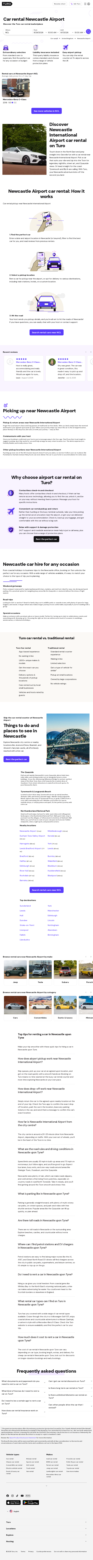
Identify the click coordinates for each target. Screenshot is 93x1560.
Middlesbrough (58, 831)
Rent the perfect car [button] (46, 539)
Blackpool (55, 875)
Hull (21, 915)
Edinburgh (27, 866)
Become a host (59, 4)
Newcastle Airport (30, 831)
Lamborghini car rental (54, 1471)
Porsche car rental (73, 1459)
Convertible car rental (14, 1465)
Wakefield (55, 861)
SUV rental (30, 1465)
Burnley (54, 856)
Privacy (31, 1551)
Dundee (23, 920)
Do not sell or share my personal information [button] (70, 1551)
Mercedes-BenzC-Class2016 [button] (28, 362)
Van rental (30, 1471)
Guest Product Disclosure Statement (22, 1438)
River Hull (27, 871)
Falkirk (22, 935)
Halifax (26, 861)
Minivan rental (31, 1459)
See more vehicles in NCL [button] (46, 111)
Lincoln (51, 920)
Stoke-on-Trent (27, 925)
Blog (28, 1495)
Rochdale (27, 875)
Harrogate (27, 843)
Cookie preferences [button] (43, 1551)
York (52, 843)
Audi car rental (51, 1459)
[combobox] (18, 32)
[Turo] (7, 4)
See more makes (72, 1471)
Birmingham (53, 935)
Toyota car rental (72, 1468)
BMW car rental (51, 1462)
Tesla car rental (72, 1465)
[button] (87, 4)
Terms (23, 1551)
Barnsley (27, 880)
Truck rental (30, 1468)
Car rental (54, 38)
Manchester (53, 911)
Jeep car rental (52, 1468)
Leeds (53, 848)
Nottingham (53, 925)
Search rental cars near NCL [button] (46, 332)
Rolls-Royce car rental (74, 1462)
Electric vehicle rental (14, 1468)
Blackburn (55, 866)
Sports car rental (32, 1462)
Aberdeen (52, 930)
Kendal (54, 836)
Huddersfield (57, 871)
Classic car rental (12, 1462)
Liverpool (24, 930)
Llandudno (25, 940)
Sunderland (25, 906)
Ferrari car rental (52, 1465)
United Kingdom (67, 38)
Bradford (27, 856)
